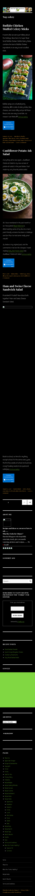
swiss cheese (22, 491)
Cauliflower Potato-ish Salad (17, 152)
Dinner (6, 769)
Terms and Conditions (11, 842)
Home (4, 860)
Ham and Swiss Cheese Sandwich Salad (17, 287)
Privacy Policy (8, 777)
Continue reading (23, 117)
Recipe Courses (9, 788)
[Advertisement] (17, 689)
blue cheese (12, 138)
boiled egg (23, 274)
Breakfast (9, 804)
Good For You (8, 774)
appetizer (5, 138)
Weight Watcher (18, 226)
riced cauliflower (25, 276)
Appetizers (17, 136)
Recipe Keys (8, 826)
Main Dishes (10, 815)
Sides (16, 274)
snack (18, 140)
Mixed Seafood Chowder (11, 649)
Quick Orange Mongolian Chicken (14, 652)
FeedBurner (21, 622)
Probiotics (7, 780)
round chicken (12, 140)
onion (15, 276)
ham (7, 491)
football (22, 138)
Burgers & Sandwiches (11, 763)
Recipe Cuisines (9, 791)
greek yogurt (9, 276)
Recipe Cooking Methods (11, 785)
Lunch (15, 489)
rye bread (12, 491)
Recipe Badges (8, 782)
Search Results (9, 834)
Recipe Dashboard (9, 793)
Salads (13, 274)
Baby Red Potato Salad (15, 251)
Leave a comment (21, 142)
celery (17, 138)
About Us (7, 758)
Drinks (6, 772)
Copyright (7, 766)
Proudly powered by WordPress (12, 892)
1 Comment (6, 278)
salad (16, 491)
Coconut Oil (10, 848)
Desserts (9, 807)
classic (28, 489)
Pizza (8, 818)
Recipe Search (8, 829)
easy (4, 491)
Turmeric (9, 851)
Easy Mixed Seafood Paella (12, 657)
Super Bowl (24, 140)
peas (18, 276)
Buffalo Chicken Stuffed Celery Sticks (16, 27)
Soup (6, 840)
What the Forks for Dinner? (11, 890)
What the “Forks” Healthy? (12, 845)
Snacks (23, 136)
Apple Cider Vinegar (10, 761)
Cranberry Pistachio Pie (11, 655)
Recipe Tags (8, 832)
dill (3, 276)
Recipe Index (8, 796)
